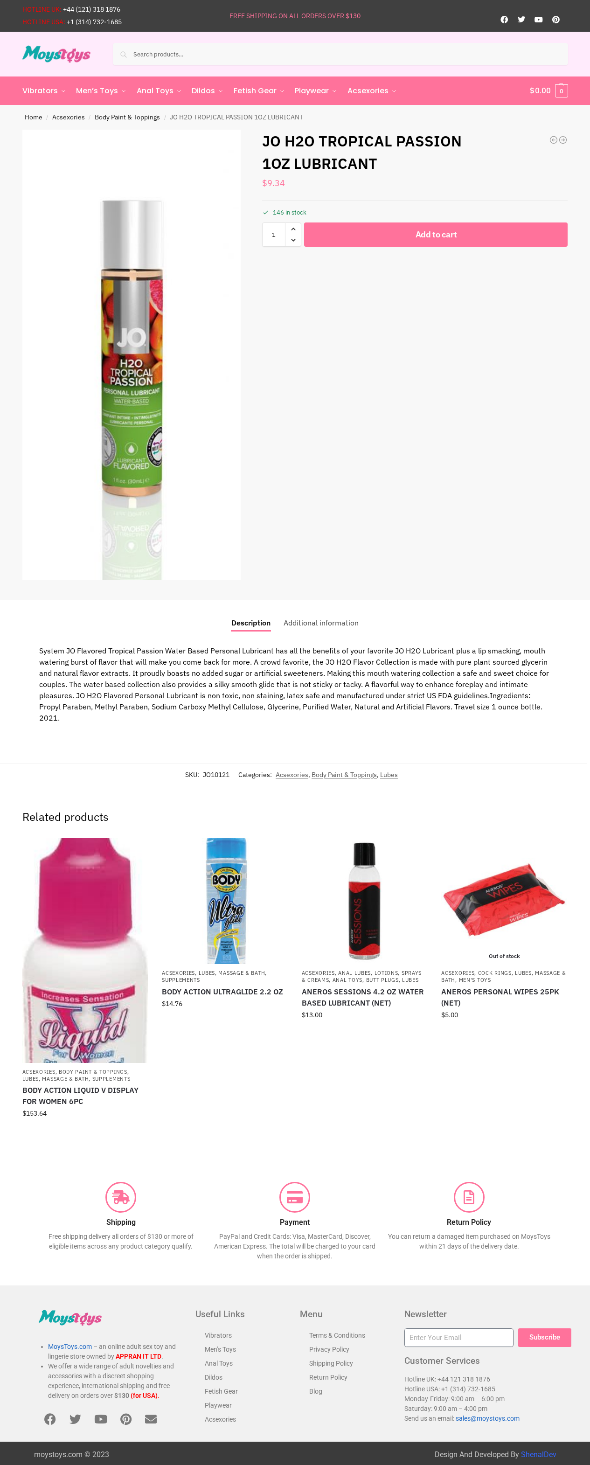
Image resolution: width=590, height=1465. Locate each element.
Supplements (111, 1079)
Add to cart (436, 234)
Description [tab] (251, 622)
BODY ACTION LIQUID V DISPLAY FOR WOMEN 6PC (80, 1095)
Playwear (218, 1405)
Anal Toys (347, 980)
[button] (549, 91)
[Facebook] (504, 19)
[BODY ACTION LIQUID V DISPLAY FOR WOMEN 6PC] (85, 950)
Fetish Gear (221, 1391)
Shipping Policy (331, 1363)
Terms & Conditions (337, 1335)
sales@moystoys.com (488, 1418)
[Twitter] (521, 19)
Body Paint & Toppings (127, 117)
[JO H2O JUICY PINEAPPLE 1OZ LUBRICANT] (563, 140)
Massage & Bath (65, 1079)
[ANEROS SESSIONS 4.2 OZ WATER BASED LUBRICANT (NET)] (365, 901)
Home (33, 117)
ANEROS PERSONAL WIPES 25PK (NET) (500, 997)
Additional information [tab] (321, 622)
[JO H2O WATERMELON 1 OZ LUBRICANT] (553, 140)
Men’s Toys (220, 1349)
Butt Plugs (382, 980)
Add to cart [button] (85, 1133)
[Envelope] (151, 1418)
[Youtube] (538, 19)
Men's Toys (475, 980)
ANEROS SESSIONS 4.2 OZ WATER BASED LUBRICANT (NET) (363, 997)
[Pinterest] (555, 19)
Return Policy (328, 1377)
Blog (315, 1391)
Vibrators (218, 1335)
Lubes (389, 775)
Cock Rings (495, 973)
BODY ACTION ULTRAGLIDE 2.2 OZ (222, 991)
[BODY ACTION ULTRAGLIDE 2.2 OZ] (225, 901)
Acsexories (68, 117)
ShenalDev (538, 1454)
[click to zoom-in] (131, 355)
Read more (504, 1035)
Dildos (213, 1377)
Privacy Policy (329, 1349)
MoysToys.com (70, 1346)
